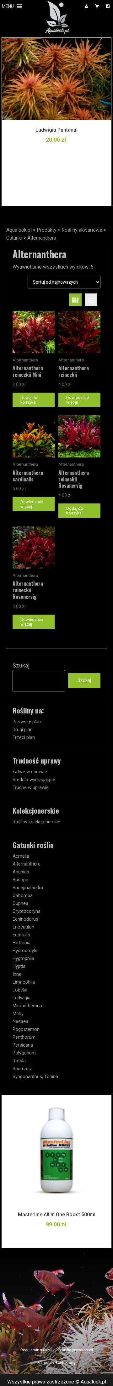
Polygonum (24, 1053)
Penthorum (24, 1037)
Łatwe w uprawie (30, 772)
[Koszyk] (97, 6)
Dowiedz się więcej (77, 400)
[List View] (91, 299)
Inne (17, 974)
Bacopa (20, 880)
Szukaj (21, 665)
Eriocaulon (23, 927)
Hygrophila (23, 958)
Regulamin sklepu (35, 1350)
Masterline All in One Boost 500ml (56, 1215)
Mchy (18, 1013)
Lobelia (20, 990)
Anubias (21, 872)
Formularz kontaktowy (56, 1362)
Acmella (21, 856)
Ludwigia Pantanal (56, 130)
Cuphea (20, 903)
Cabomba (23, 895)
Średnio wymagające (34, 779)
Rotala (19, 1061)
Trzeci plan (24, 737)
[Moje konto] (86, 6)
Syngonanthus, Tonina (35, 1076)
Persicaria (23, 1045)
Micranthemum (28, 1005)
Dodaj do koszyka (28, 400)
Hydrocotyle (25, 950)
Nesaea (20, 1021)
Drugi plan (23, 729)
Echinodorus (25, 919)
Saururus (22, 1068)
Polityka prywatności (75, 1350)
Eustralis (21, 935)
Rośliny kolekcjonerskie (36, 822)
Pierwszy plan (27, 721)
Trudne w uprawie (31, 787)
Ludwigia (21, 998)
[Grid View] (75, 299)
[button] (8, 6)
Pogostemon (26, 1029)
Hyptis (19, 966)
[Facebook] (107, 6)
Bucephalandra (28, 887)
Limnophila (24, 982)
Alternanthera (26, 864)
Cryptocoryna (26, 911)
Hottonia (21, 943)
